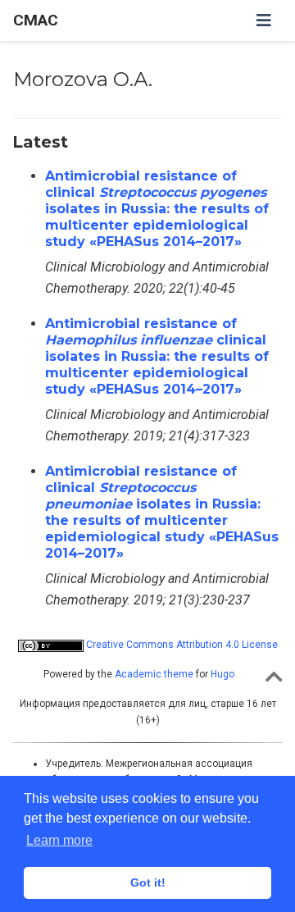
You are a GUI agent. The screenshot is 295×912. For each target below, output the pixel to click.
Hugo (222, 674)
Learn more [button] (59, 840)
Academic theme (154, 674)
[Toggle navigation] (264, 20)
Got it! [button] (148, 882)
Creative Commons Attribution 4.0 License (181, 644)
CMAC (35, 20)
